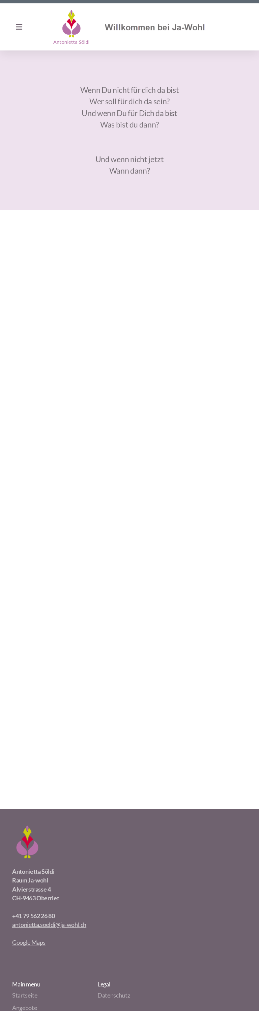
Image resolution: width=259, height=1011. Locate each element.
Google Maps (29, 942)
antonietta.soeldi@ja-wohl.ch (49, 924)
